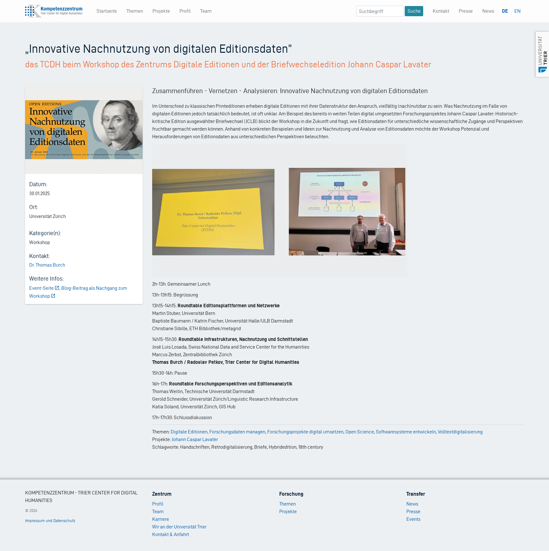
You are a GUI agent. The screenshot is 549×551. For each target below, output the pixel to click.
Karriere (160, 519)
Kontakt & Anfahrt (170, 534)
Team (206, 11)
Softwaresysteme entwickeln (406, 431)
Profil (185, 11)
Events (413, 519)
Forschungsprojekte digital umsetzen (305, 431)
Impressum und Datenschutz (50, 521)
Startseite (107, 11)
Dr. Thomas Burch (47, 265)
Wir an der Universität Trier (179, 526)
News (488, 11)
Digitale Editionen (189, 431)
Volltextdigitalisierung (460, 431)
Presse (466, 11)
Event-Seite (41, 288)
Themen (134, 11)
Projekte (161, 11)
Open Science (359, 431)
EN (517, 11)
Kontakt (441, 11)
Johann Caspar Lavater (195, 439)
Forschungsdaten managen (237, 431)
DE (505, 11)
